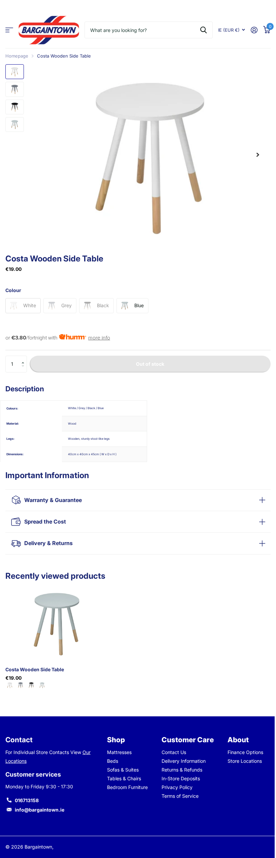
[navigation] (14, 71)
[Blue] (42, 685)
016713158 (27, 800)
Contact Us (171, 752)
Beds (111, 761)
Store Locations (241, 761)
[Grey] (20, 685)
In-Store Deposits (178, 778)
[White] (10, 685)
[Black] (31, 685)
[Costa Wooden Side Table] (56, 623)
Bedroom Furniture (126, 787)
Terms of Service (177, 796)
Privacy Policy (174, 787)
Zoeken (203, 30)
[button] (24, 358)
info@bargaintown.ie (39, 810)
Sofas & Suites (121, 770)
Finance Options (242, 752)
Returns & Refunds (179, 770)
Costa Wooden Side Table (34, 669)
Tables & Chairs (123, 778)
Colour (13, 290)
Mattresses (118, 752)
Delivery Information (181, 761)
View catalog (9, 30)
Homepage (16, 56)
